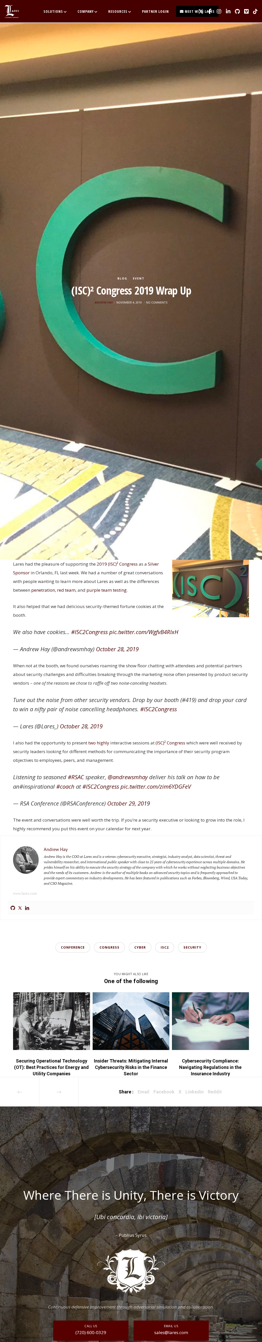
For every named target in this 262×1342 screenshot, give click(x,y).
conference (73, 947)
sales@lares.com (171, 1332)
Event (139, 278)
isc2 (165, 947)
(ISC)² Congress (170, 743)
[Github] (12, 908)
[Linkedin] (27, 908)
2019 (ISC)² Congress (117, 564)
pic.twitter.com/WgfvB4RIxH (143, 632)
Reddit (215, 1091)
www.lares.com (25, 893)
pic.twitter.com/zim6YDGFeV (156, 786)
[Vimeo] (244, 11)
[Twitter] (20, 908)
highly (103, 743)
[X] (198, 11)
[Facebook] (208, 11)
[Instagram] (217, 11)
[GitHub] (235, 11)
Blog (122, 278)
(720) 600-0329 (90, 1332)
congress (109, 947)
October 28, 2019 (117, 649)
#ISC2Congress (89, 632)
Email (143, 1091)
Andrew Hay (104, 302)
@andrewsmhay (128, 777)
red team (66, 590)
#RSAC (76, 777)
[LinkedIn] (226, 11)
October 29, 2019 (128, 803)
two (92, 743)
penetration (43, 590)
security (192, 947)
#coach (65, 786)
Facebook (164, 1091)
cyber (140, 947)
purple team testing (106, 590)
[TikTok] (253, 11)
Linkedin (194, 1091)
